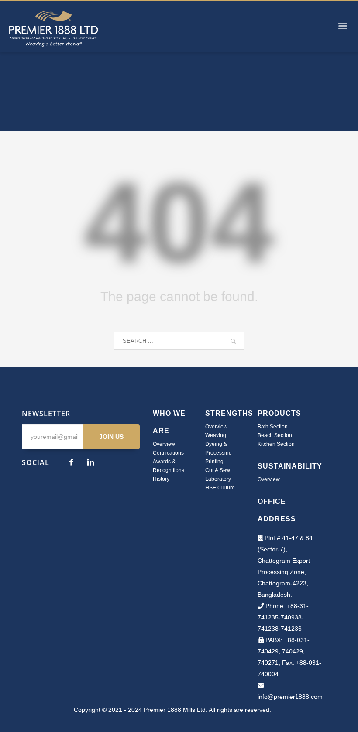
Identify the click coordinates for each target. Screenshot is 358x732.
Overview (164, 444)
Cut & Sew (217, 470)
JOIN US (111, 436)
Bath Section (273, 427)
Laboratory (218, 479)
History (161, 479)
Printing (214, 461)
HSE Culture (220, 488)
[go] (233, 341)
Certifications (168, 453)
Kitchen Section (276, 444)
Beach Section (275, 435)
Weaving (215, 435)
